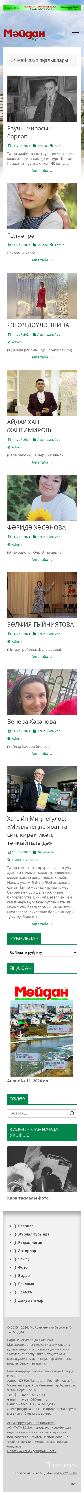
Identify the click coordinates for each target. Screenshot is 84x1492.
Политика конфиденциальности (31, 1451)
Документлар (30, 1300)
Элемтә (25, 1292)
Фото (23, 1267)
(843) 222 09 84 (65, 1473)
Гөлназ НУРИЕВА (25, 860)
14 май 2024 (21, 146)
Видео (24, 1275)
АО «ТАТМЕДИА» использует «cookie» (36, 1427)
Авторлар (27, 1250)
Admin (60, 146)
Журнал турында (33, 1234)
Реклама (26, 1283)
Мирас (42, 146)
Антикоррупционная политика (31, 1423)
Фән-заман (45, 852)
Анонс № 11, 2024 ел (27, 1080)
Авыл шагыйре (48, 334)
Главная (25, 1225)
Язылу (24, 1259)
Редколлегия (30, 1242)
